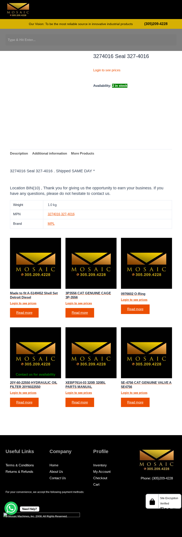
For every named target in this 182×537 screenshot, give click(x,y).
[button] (158, 10)
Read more (24, 312)
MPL (51, 223)
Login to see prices (107, 70)
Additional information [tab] (49, 153)
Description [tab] (19, 153)
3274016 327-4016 (61, 214)
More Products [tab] (82, 153)
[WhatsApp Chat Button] (11, 508)
